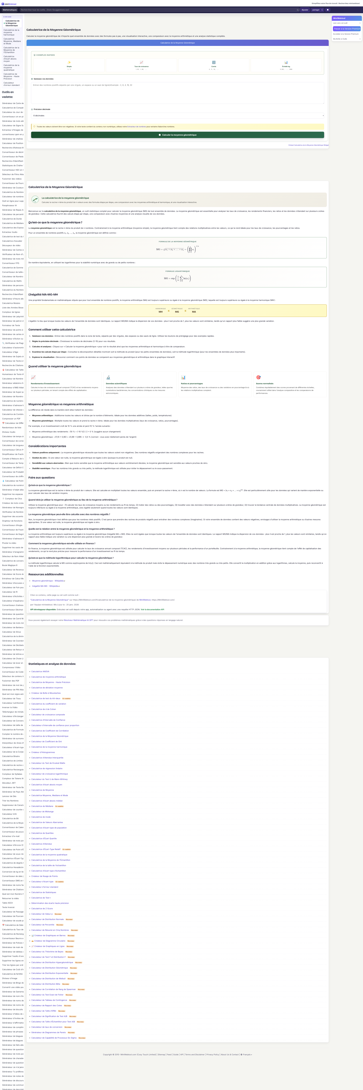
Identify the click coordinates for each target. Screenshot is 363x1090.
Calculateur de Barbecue (13, 627)
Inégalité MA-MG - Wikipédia (45, 586)
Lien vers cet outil (340, 23)
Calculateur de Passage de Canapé (13, 912)
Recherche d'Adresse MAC (13, 148)
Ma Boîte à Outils (340, 39)
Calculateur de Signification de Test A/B (49, 1016)
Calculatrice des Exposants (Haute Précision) (13, 228)
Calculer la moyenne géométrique (179, 135)
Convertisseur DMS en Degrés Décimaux (13, 881)
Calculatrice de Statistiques (43, 892)
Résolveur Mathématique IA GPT (78, 620)
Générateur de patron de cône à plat (13, 321)
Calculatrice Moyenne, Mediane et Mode (49, 795)
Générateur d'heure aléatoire (13, 299)
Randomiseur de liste (11, 427)
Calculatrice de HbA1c (12, 281)
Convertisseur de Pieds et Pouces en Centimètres (13, 156)
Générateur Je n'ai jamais (13, 1067)
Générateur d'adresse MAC (13, 405)
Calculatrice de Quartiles (42, 833)
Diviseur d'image (9, 978)
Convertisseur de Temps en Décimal (13, 463)
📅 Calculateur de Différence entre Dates (13, 423)
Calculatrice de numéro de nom (13, 401)
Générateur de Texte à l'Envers (13, 361)
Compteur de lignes (11, 312)
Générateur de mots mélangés (13, 623)
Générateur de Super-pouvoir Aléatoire (13, 392)
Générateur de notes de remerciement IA (13, 1076)
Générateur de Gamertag (13, 992)
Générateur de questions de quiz (13, 1049)
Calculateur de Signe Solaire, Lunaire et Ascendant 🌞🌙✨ (13, 125)
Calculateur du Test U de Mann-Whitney (49, 779)
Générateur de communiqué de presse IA (13, 1085)
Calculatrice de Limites (12, 761)
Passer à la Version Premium (347, 29)
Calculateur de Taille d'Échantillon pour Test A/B (53, 1022)
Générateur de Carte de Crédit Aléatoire (13, 103)
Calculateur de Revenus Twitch (13, 570)
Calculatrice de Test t (41, 898)
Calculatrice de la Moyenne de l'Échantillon (50, 860)
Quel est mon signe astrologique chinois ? (13, 694)
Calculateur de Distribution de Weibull (48, 978)
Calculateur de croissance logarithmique (49, 774)
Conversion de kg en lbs (13, 872)
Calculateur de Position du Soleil (13, 143)
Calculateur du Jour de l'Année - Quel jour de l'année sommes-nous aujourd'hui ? (13, 112)
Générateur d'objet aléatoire (13, 490)
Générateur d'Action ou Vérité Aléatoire (13, 339)
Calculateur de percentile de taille (13, 214)
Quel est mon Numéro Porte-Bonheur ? (13, 894)
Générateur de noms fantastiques (13, 885)
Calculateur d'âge (10, 352)
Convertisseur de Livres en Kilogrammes (13, 441)
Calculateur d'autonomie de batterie (13, 347)
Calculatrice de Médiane (42, 806)
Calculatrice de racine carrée (13, 765)
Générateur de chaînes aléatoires (13, 139)
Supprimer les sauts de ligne (13, 547)
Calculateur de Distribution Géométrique (49, 968)
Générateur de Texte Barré (13, 787)
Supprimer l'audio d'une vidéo (13, 956)
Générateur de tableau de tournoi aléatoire (13, 952)
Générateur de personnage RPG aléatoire (13, 285)
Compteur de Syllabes (12, 774)
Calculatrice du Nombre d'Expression (13, 290)
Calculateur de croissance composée (48, 714)
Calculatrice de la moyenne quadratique (49, 855)
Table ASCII (7, 903)
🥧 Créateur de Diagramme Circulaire (48, 941)
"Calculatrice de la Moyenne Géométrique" (49, 600)
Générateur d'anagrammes (13, 552)
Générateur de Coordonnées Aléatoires (13, 641)
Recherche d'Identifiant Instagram (13, 161)
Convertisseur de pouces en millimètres (13, 832)
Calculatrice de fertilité (12, 974)
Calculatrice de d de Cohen (43, 709)
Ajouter (305, 10)
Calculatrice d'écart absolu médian (47, 801)
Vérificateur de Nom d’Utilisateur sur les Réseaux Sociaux (13, 254)
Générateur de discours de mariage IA (13, 1080)
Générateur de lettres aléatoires (13, 654)
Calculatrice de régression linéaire (46, 768)
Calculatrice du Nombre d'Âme (13, 192)
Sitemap (161, 1054)
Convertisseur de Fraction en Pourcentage (13, 530)
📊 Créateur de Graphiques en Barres (48, 935)
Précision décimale (42, 109)
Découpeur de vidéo (11, 245)
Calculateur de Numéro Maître (13, 396)
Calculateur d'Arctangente (13, 716)
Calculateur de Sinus (11, 632)
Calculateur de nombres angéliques (13, 196)
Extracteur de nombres (136, 127)
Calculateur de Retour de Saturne (13, 650)
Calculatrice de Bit (10, 818)
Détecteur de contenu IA (13, 676)
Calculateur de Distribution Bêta (45, 984)
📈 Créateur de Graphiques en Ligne (47, 946)
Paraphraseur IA (9, 205)
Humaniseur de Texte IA (13, 374)
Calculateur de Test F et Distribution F (48, 957)
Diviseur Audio (8, 432)
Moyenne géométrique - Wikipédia (48, 581)
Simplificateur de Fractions (13, 454)
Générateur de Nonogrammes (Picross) (13, 507)
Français (247, 1054)
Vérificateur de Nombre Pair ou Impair (13, 512)
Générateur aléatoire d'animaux (13, 383)
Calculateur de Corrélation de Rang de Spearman (53, 989)
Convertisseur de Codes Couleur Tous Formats (13, 672)
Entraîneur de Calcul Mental (13, 578)
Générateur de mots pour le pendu (13, 1054)
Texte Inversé (8, 907)
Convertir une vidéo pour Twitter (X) (13, 987)
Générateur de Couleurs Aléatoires (13, 188)
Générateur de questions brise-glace (13, 1063)
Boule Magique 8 (9, 565)
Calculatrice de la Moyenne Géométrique (49, 736)
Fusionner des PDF (10, 681)
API (181, 1054)
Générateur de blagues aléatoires (13, 1040)
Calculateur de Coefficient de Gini (46, 741)
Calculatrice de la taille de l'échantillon (48, 865)
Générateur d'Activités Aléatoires (13, 596)
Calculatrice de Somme (12, 268)
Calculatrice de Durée (12, 219)
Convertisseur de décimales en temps (13, 152)
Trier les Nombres (10, 801)
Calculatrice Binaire (11, 756)
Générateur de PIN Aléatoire (13, 690)
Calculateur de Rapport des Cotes (46, 1005)
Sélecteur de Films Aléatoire (13, 174)
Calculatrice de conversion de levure (13, 561)
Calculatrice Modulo (11, 303)
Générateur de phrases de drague (13, 1032)
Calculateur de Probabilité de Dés (13, 472)
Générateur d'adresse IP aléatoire (13, 538)
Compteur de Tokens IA (13, 778)
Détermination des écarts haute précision (50, 903)
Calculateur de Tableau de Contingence (49, 1000)
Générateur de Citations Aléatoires (13, 889)
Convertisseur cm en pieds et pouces (13, 116)
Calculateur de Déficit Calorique (13, 467)
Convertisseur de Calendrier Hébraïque (13, 827)
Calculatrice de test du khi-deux (45, 698)
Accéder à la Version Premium (346, 34)
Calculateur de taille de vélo (13, 725)
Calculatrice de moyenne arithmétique (48, 677)
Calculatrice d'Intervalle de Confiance (48, 720)
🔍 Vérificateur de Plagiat (13, 343)
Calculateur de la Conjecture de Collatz (13, 752)
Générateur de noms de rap (13, 1000)
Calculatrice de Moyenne (42, 790)
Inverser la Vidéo (9, 707)
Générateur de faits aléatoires (13, 1045)
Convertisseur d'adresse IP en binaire (13, 605)
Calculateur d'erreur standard (44, 887)
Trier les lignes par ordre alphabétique (13, 965)
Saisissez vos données (43, 79)
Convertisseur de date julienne (13, 876)
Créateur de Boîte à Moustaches (46, 693)
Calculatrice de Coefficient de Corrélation (50, 731)
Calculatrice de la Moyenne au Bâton (13, 823)
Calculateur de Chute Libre (13, 658)
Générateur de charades (13, 1058)
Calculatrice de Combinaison (13, 414)
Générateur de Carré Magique (13, 618)
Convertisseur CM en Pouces (13, 450)
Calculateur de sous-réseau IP (13, 854)
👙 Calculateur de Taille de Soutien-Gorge (13, 370)
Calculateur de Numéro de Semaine (13, 276)
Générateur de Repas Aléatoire (13, 210)
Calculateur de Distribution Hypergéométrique (52, 962)
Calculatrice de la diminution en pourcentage (13, 636)
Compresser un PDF (11, 419)
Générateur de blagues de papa (13, 1036)
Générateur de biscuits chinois (13, 1009)
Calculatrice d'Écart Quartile (44, 838)
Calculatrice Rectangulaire (13, 769)
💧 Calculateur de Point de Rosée (13, 481)
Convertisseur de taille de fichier (13, 272)
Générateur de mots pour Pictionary (13, 841)
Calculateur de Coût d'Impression (13, 969)
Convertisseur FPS (10, 263)
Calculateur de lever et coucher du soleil (13, 663)
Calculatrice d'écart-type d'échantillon (48, 871)
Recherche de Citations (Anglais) (13, 365)
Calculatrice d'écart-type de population (49, 828)
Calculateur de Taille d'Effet (43, 1011)
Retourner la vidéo (10, 898)
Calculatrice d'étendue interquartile (47, 758)
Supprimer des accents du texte (13, 516)
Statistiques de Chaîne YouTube (13, 165)
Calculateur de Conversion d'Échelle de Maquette (13, 721)
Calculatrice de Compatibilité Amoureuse (13, 108)
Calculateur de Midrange (42, 811)
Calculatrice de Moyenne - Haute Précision (50, 682)
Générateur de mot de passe (13, 685)
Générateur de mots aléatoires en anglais (13, 121)
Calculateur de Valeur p (42, 914)
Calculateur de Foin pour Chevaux (13, 587)
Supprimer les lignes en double (13, 960)
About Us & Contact (230, 1054)
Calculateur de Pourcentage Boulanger (13, 916)
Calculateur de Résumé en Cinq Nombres (50, 930)
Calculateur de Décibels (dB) (13, 645)
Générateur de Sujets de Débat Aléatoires (13, 356)
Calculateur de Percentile (42, 925)
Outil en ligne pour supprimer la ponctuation (13, 201)
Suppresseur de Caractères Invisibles (13, 805)
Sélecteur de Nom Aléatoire (13, 556)
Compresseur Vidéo (11, 667)
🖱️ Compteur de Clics (12, 499)
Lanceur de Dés (9, 796)
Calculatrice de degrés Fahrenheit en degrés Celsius (13, 863)
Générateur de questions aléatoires (13, 614)
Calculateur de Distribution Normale (47, 919)
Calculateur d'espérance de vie (13, 601)
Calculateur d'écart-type (42, 881)
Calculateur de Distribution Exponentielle (49, 973)
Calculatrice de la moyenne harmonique (49, 747)
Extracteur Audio (9, 232)
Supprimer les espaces (12, 494)
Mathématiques (10, 10)
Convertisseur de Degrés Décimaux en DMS (13, 534)
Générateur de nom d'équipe (13, 996)
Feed (169, 1054)
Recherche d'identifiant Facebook (13, 294)
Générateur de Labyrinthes (13, 316)
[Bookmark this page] (327, 10)
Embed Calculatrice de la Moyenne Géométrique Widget (309, 145)
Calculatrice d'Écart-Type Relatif (45, 849)
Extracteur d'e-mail (10, 836)
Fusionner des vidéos (12, 179)
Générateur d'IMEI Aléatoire (13, 387)
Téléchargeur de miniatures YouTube (13, 712)
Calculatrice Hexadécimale (13, 867)
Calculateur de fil (9, 592)
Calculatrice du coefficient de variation (48, 704)
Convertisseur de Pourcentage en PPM (13, 183)
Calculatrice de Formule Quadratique (13, 729)
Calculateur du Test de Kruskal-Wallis (48, 763)
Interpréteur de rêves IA (13, 743)
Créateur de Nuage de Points (44, 876)
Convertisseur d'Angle (12, 525)
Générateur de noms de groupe (13, 1005)
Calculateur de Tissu (11, 698)
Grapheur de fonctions (12, 521)
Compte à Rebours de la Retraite (13, 459)
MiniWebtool (145, 600)
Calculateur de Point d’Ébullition (13, 849)
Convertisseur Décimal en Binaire (13, 610)
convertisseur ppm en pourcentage (13, 134)
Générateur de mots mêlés (13, 259)
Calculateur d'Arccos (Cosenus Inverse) (13, 845)
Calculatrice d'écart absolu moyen (46, 784)
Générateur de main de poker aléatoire (13, 947)
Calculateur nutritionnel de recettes (13, 703)
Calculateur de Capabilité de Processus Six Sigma (53, 1038)
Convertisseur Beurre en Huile (13, 938)
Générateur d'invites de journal (13, 1018)
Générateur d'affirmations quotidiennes (13, 1023)
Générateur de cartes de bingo (13, 334)
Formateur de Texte (11, 325)
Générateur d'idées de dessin (13, 1014)
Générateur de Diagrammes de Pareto (48, 1032)
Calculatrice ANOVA (40, 671)
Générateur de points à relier (13, 330)
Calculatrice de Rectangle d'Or (13, 934)
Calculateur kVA (9, 814)
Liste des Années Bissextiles (13, 308)
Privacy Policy (212, 1054)
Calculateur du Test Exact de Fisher (47, 995)
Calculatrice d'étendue (41, 844)
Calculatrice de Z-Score (42, 908)
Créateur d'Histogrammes (43, 752)
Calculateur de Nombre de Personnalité (13, 379)
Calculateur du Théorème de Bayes (47, 952)
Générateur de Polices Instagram (13, 943)
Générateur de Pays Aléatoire (13, 792)
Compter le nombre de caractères (13, 734)
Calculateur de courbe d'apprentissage (13, 809)
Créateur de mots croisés (13, 503)
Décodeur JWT (9, 783)
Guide (175, 1054)
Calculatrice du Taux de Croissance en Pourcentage (13, 929)
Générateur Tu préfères (13, 1072)
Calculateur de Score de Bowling (13, 574)
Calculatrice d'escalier (12, 241)
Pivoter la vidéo (9, 543)
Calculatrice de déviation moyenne (47, 688)
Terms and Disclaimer (195, 1054)
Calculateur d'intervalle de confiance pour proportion (55, 725)
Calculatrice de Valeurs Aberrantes (47, 822)
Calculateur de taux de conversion (46, 1027)
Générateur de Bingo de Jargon (13, 983)
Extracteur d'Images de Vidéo (13, 130)
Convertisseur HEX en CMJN (13, 170)
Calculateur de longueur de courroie (13, 445)
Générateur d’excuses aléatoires (13, 583)
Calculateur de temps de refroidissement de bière (13, 436)
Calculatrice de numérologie (13, 485)
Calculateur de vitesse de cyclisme (13, 410)
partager (316, 10)
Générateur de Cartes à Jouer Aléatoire (13, 250)
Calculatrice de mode (41, 817)
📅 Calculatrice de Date (12, 925)
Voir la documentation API (152, 609)
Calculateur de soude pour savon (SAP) (13, 921)
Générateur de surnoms (13, 738)
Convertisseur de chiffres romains (13, 476)
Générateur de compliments (13, 1027)
